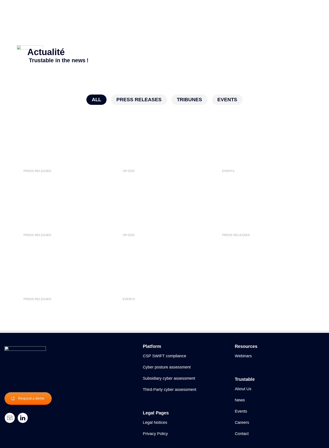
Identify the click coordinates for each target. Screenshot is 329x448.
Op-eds (129, 171)
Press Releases (37, 171)
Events (228, 171)
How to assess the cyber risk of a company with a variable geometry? (161, 201)
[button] (96, 100)
